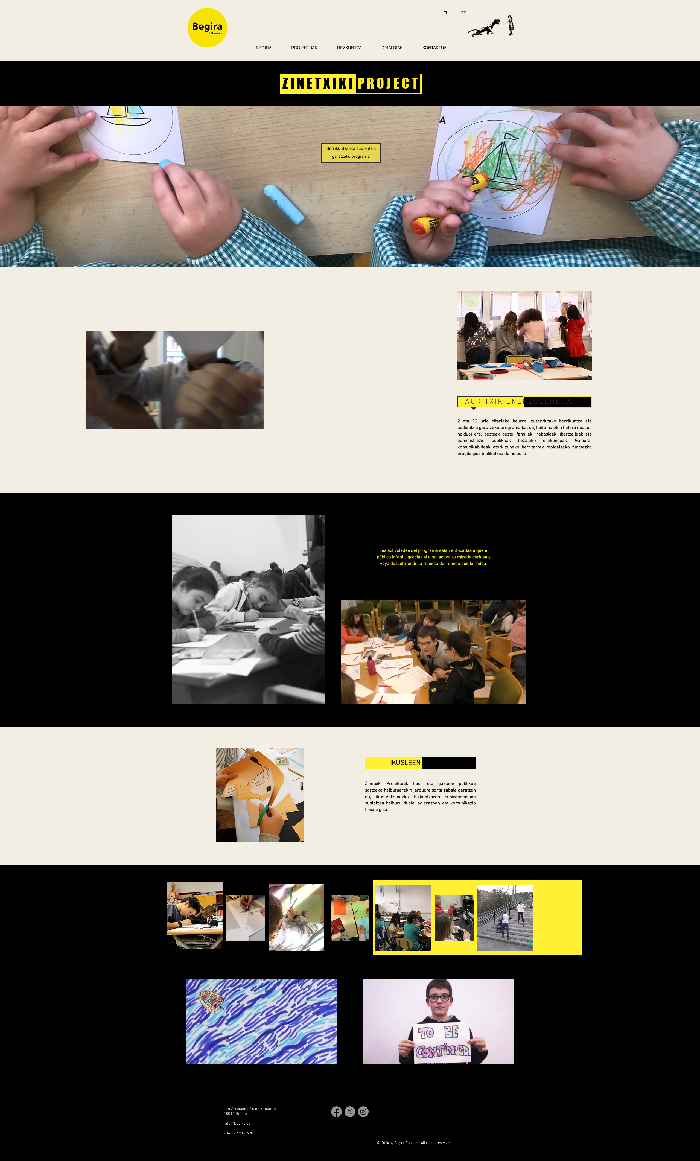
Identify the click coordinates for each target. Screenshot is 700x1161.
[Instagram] (363, 1111)
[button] (257, 423)
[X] (350, 1111)
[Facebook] (336, 1111)
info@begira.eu (237, 1123)
